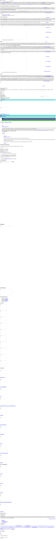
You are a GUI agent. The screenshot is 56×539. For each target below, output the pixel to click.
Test (1, 528)
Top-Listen (3, 528)
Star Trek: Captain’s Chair (4, 453)
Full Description (51, 518)
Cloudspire (1, 511)
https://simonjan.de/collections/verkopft (42, 130)
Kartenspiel (4, 527)
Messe (21, 527)
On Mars (1, 492)
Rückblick (40, 527)
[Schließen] (1, 537)
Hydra (1, 443)
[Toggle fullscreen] (4, 537)
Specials (45, 527)
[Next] (2, 538)
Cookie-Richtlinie (4, 522)
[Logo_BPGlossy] (22, 19)
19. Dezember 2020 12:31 (7, 136)
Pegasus (30, 527)
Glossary (54, 518)
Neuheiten (25, 527)
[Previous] (1, 538)
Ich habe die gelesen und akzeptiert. (9, 158)
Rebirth (1, 462)
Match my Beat (2, 377)
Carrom (1, 473)
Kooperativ (16, 527)
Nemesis (1, 483)
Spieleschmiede (50, 527)
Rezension (34, 527)
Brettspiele (27, 525)
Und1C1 (6, 301)
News (27, 527)
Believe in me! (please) (3, 424)
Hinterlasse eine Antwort (8, 122)
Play (1, 396)
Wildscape (6, 298)
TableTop (54, 527)
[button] (2, 118)
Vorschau (11, 528)
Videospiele (8, 528)
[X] (0, 532)
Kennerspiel (7, 527)
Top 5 (6, 528)
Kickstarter (11, 527)
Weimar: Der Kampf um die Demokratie (6, 502)
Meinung (19, 527)
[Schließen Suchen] (41, 101)
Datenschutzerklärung (7, 158)
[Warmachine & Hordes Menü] (50, 71)
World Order (2, 434)
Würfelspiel (13, 528)
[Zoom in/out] (7, 537)
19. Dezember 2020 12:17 (5, 126)
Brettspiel (18, 525)
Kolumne (14, 527)
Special (43, 527)
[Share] (2, 537)
